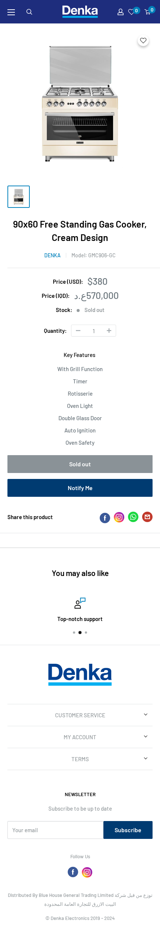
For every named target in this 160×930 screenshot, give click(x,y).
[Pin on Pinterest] (119, 517)
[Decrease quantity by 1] (78, 330)
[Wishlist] (131, 11)
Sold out (80, 463)
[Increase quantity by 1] (109, 330)
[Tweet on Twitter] (133, 518)
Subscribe (128, 829)
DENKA (52, 255)
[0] (147, 12)
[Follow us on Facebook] (73, 872)
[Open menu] (11, 12)
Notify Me (80, 487)
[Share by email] (147, 518)
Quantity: (55, 330)
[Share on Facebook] (105, 517)
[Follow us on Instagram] (87, 872)
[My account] (121, 12)
